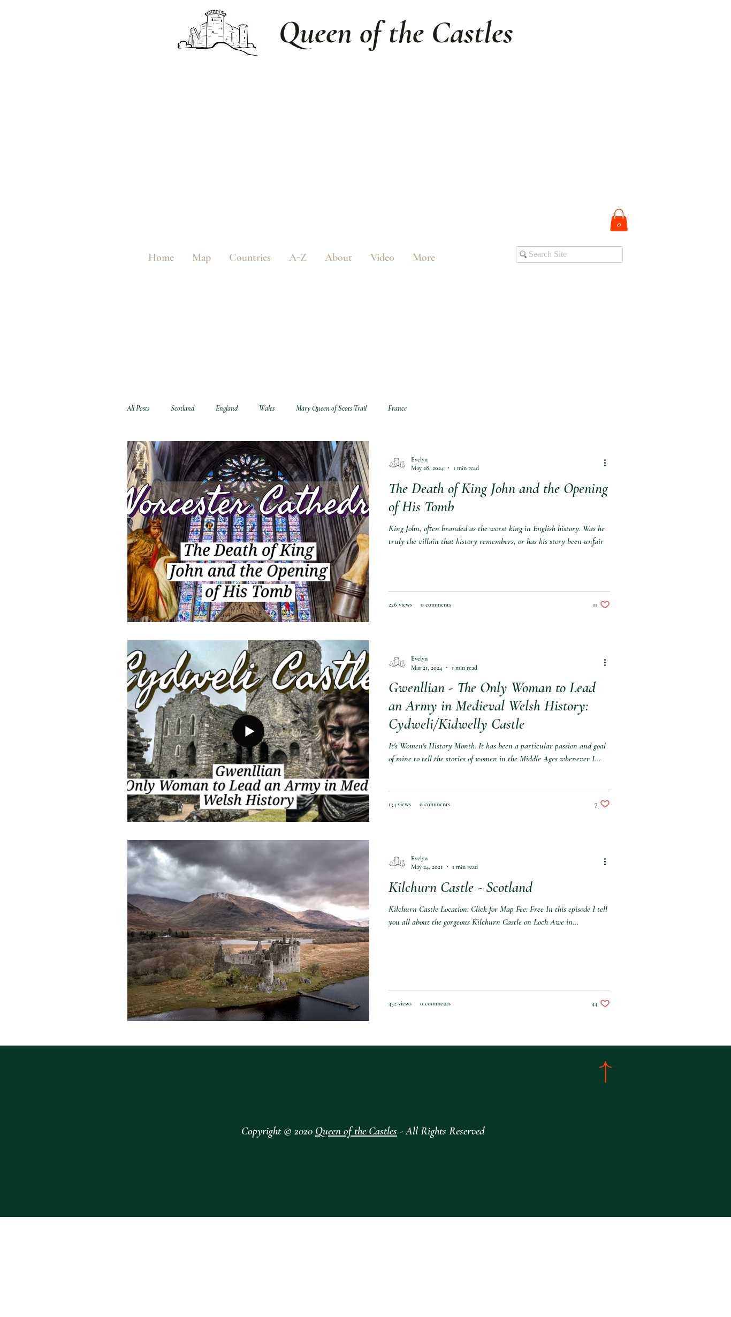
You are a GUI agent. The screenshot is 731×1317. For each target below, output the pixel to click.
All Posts (138, 408)
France (397, 408)
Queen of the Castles (356, 1131)
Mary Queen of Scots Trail (331, 408)
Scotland (182, 408)
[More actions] (608, 463)
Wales (267, 408)
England (227, 408)
